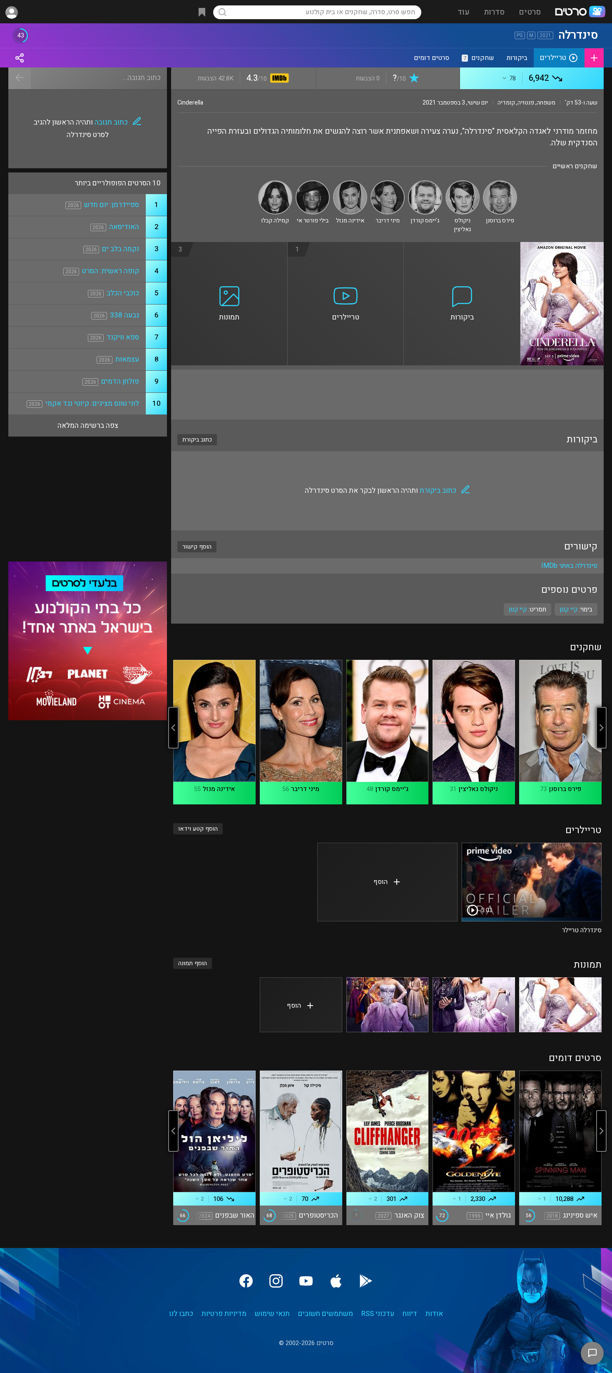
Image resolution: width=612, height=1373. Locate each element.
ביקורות (517, 58)
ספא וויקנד (123, 337)
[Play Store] (366, 1281)
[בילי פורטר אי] (312, 184)
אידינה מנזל (219, 789)
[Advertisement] (387, 394)
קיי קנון (518, 609)
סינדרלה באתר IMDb (569, 566)
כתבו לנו (181, 1313)
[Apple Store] (336, 1281)
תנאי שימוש (272, 1313)
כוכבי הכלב (123, 293)
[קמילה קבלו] (275, 184)
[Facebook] (246, 1281)
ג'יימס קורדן (391, 789)
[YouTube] (306, 1281)
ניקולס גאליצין (478, 789)
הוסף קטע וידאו (198, 828)
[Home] (580, 12)
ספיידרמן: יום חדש (111, 205)
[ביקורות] (462, 247)
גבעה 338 (124, 315)
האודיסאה (124, 227)
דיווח (410, 1313)
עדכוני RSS (377, 1313)
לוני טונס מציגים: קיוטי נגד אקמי (92, 403)
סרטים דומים (431, 58)
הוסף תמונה (192, 963)
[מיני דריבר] (387, 184)
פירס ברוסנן (565, 789)
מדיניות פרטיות (224, 1313)
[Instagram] (276, 1281)
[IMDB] (278, 79)
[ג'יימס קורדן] (425, 184)
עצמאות (127, 359)
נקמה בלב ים (120, 249)
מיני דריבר (305, 789)
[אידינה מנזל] (350, 184)
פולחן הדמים (120, 381)
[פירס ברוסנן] (500, 184)
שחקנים (478, 58)
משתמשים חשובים (325, 1313)
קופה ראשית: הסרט (110, 271)
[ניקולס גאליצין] (462, 184)
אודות (434, 1313)
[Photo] (560, 1004)
